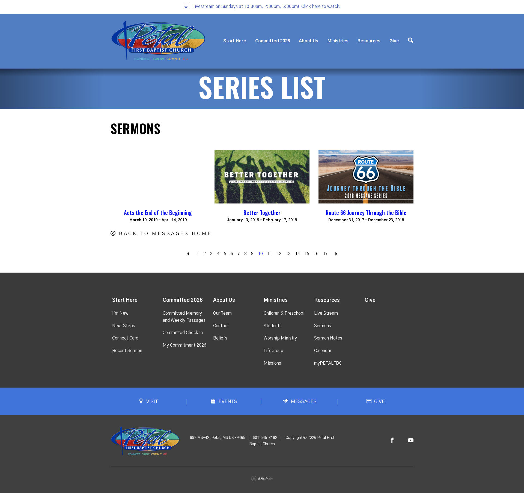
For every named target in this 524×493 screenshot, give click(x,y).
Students (273, 326)
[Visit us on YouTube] (410, 441)
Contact (221, 326)
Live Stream (326, 313)
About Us (308, 41)
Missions (272, 363)
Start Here (234, 41)
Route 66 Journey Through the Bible (366, 212)
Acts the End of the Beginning (158, 212)
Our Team (222, 313)
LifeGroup (273, 351)
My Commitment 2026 (184, 345)
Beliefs (220, 338)
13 (288, 254)
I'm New (120, 313)
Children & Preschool (284, 313)
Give (394, 41)
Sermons (322, 326)
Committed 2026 (272, 41)
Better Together (262, 212)
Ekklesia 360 (262, 478)
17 (325, 254)
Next (336, 254)
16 (316, 254)
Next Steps (123, 326)
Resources (369, 41)
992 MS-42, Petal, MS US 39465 (217, 438)
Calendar (322, 351)
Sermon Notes (328, 338)
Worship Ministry (280, 338)
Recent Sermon (127, 351)
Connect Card (125, 338)
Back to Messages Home (165, 233)
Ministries (338, 41)
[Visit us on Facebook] (392, 441)
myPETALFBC (328, 363)
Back (188, 254)
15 (306, 254)
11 (269, 254)
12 (278, 254)
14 (297, 254)
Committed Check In (183, 332)
